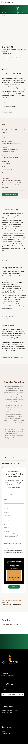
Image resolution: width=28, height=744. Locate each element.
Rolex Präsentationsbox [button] (8, 106)
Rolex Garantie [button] (6, 69)
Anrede (5, 492)
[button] (14, 646)
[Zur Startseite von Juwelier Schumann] (7, 2)
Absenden (14, 587)
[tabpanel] (14, 27)
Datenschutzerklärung (18, 556)
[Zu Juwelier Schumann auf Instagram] (4, 689)
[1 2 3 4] (14, 28)
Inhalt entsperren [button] (14, 572)
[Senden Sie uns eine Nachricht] (16, 57)
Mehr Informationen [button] (14, 568)
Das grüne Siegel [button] (6, 102)
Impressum (3, 731)
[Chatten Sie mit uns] (11, 57)
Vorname (5, 499)
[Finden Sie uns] (20, 57)
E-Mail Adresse (6, 512)
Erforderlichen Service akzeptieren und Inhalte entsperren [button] (14, 577)
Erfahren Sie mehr (6, 607)
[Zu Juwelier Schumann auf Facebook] (2, 689)
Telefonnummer (6, 524)
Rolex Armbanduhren (11, 12)
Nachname (6, 505)
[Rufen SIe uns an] (7, 57)
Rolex (3, 12)
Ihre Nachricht (6, 531)
